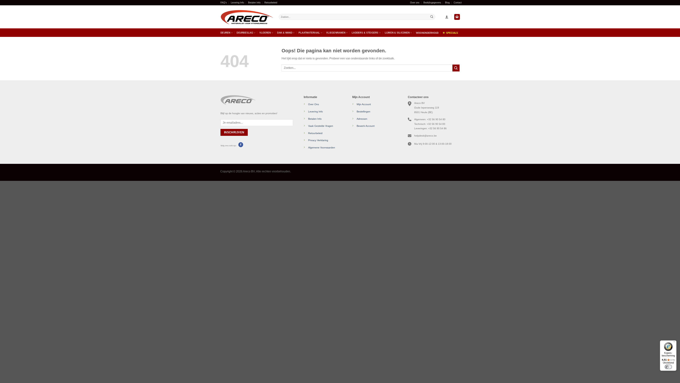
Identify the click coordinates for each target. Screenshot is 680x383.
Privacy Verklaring (318, 140)
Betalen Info (254, 2)
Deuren (225, 32)
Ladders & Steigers (365, 32)
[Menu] (674, 342)
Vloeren (265, 32)
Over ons (415, 2)
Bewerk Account (366, 125)
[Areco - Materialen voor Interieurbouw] (247, 17)
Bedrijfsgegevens (432, 2)
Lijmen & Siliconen (397, 32)
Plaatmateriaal (309, 32)
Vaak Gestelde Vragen (320, 125)
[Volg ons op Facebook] (240, 144)
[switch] (668, 367)
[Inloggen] (447, 17)
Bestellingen (363, 111)
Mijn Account (364, 104)
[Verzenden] (432, 17)
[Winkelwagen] (457, 17)
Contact (458, 2)
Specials (452, 33)
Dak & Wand (284, 32)
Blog (447, 2)
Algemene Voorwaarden (321, 147)
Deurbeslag (245, 32)
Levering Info (237, 2)
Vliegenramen (335, 32)
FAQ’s (223, 2)
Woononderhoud (427, 33)
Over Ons (313, 104)
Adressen (362, 118)
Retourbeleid (270, 2)
